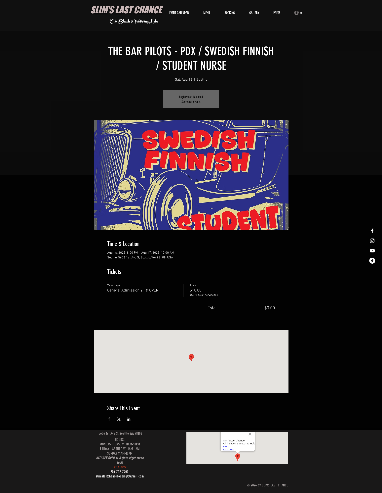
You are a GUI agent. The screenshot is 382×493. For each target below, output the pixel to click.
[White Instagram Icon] (372, 241)
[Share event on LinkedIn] (129, 419)
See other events (191, 102)
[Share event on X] (119, 419)
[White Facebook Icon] (372, 231)
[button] (299, 12)
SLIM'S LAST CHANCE (126, 9)
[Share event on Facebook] (109, 419)
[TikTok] (372, 261)
